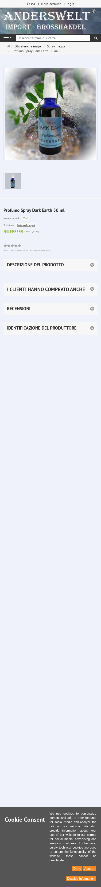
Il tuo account (51, 4)
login (70, 4)
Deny (77, 868)
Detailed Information (80, 878)
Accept (89, 868)
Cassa (31, 4)
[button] (50, 289)
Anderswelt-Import (26, 225)
